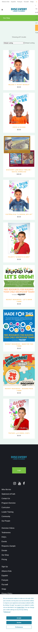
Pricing (4, 559)
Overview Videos (8, 528)
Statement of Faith (8, 494)
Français (19, 1)
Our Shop (5, 555)
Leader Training (7, 512)
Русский (26, 1)
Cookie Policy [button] (20, 607)
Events (4, 541)
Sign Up (5, 567)
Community (6, 516)
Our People (6, 521)
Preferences (19, 627)
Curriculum (6, 507)
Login (19, 470)
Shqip (32, 1)
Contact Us (6, 498)
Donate (4, 550)
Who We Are (6, 489)
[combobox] (30, 43)
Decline (19, 622)
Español (13, 1)
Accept (19, 618)
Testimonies (6, 532)
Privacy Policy (7, 593)
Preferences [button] (7, 612)
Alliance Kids (5, 1)
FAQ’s (4, 537)
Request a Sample (9, 546)
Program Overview (9, 503)
